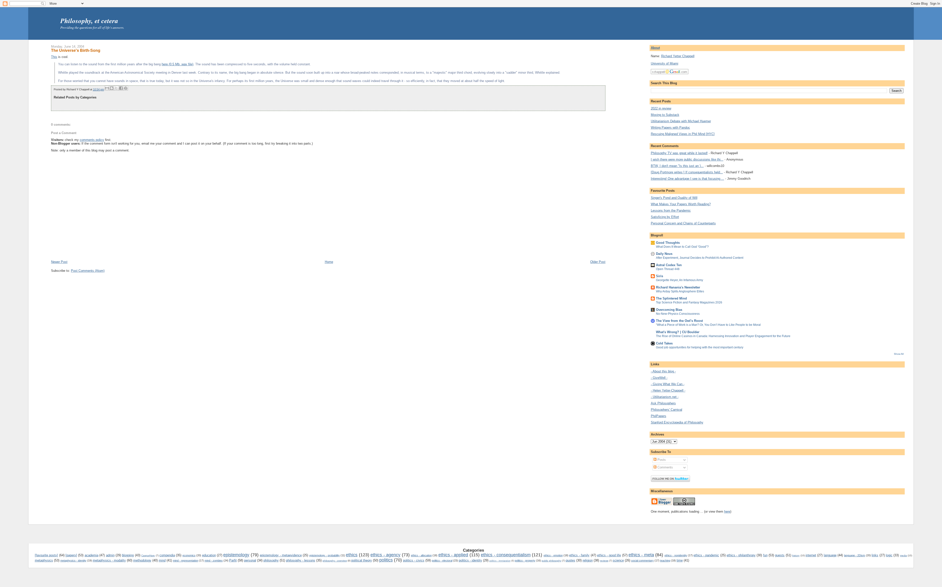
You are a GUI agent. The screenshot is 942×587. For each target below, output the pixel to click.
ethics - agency (385, 554)
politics (386, 560)
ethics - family (579, 555)
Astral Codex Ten (669, 265)
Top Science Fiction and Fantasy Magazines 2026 (689, 302)
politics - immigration (499, 561)
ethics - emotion (553, 555)
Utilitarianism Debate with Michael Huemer (681, 121)
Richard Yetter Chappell (677, 56)
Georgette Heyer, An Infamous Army (679, 280)
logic (889, 555)
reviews (604, 560)
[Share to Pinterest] (125, 88)
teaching (665, 560)
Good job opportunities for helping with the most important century (699, 347)
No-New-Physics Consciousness (678, 313)
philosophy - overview (335, 560)
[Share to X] (116, 88)
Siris (659, 276)
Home (329, 262)
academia (91, 555)
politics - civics (413, 560)
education (209, 555)
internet (811, 555)
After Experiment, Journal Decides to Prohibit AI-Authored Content (699, 257)
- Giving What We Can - (667, 384)
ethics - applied (453, 554)
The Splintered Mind (671, 298)
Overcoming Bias (669, 310)
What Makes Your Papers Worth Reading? (681, 204)
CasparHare (148, 555)
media (903, 555)
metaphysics (44, 560)
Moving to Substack (665, 115)
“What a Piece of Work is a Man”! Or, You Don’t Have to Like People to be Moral (708, 325)
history (795, 555)
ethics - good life (609, 555)
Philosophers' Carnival (666, 409)
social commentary (642, 560)
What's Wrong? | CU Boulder (677, 332)
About (655, 48)
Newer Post (59, 262)
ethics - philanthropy (741, 555)
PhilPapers (658, 416)
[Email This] (107, 88)
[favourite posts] (46, 555)
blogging (128, 555)
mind (162, 560)
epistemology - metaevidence (281, 555)
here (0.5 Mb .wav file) (177, 64)
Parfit (233, 560)
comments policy (92, 140)
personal (250, 560)
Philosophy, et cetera (89, 20)
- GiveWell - (659, 378)
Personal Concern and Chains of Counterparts (683, 223)
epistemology (236, 554)
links (875, 555)
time (680, 560)
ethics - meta (641, 554)
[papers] (71, 555)
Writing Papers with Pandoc (670, 127)
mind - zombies (214, 560)
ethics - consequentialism (506, 554)
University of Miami (664, 63)
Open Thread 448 (668, 269)
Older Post (597, 262)
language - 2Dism (854, 555)
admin (110, 555)
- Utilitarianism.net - (665, 397)
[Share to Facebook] (120, 88)
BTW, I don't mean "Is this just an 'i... (677, 166)
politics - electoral (442, 560)
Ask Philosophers (663, 403)
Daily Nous (664, 254)
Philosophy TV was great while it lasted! (679, 153)
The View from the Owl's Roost (679, 321)
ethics (351, 554)
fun (765, 555)
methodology (142, 560)
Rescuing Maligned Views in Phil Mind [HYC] (683, 134)
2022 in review (661, 108)
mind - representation (185, 560)
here (727, 511)
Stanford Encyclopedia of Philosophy (677, 422)
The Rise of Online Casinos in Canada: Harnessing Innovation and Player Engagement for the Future (723, 336)
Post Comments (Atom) (88, 271)
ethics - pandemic (706, 555)
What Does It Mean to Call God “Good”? (682, 246)
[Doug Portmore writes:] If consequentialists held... (687, 172)
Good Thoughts (668, 243)
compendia (167, 555)
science (618, 560)
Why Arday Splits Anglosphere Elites (680, 291)
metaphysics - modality (109, 560)
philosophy (271, 560)
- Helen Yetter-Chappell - (668, 390)
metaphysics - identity (73, 560)
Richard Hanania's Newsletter (678, 287)
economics (189, 555)
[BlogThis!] (111, 88)
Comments (664, 467)
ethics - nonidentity (676, 555)
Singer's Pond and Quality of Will (674, 198)
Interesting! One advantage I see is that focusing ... (687, 178)
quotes (570, 560)
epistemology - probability (324, 555)
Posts (661, 460)
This (54, 57)
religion (588, 560)
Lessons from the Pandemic (671, 210)
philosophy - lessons (300, 560)
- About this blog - (663, 371)
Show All (898, 354)
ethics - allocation (421, 555)
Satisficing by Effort (665, 217)
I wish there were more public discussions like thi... (687, 159)
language (830, 555)
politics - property (525, 560)
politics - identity (470, 560)
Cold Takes (664, 343)
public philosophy (551, 560)
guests (780, 555)
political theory (361, 560)
